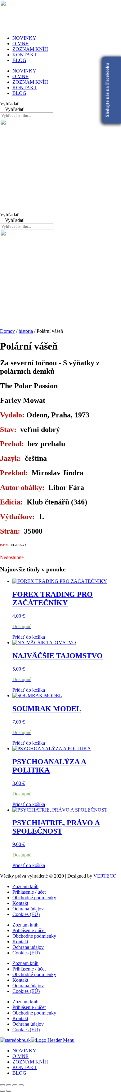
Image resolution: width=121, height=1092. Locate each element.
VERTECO (105, 875)
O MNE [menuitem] (20, 1056)
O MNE (20, 43)
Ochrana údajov (28, 908)
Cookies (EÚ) (26, 914)
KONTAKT (24, 54)
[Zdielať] (14, 1085)
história (26, 331)
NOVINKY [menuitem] (24, 1050)
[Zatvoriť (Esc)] (21, 1085)
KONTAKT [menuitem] (24, 1067)
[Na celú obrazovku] (8, 1085)
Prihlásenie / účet (29, 892)
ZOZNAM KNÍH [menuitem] (30, 1061)
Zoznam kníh (25, 886)
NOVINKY (24, 38)
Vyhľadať (9, 103)
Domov (7, 331)
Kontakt (20, 903)
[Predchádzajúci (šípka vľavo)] (2, 1091)
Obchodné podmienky (34, 897)
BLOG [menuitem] (19, 1073)
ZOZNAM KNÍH (30, 49)
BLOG (19, 60)
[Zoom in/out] (2, 1085)
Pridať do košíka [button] (28, 637)
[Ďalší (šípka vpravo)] (8, 1091)
